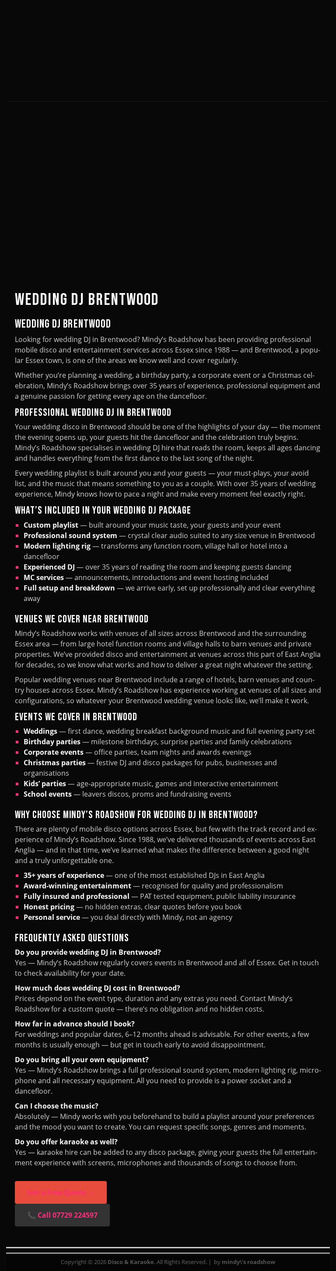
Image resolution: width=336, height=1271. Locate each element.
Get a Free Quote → (60, 1192)
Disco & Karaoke (131, 1262)
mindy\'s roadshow (248, 1262)
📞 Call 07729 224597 (62, 1215)
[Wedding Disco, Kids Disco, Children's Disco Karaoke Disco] (168, 77)
